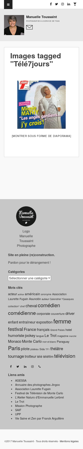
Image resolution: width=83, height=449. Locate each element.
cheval (31, 305)
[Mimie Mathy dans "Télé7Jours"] (41, 105)
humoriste (16, 335)
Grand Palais (57, 329)
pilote (25, 348)
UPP (18, 414)
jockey (30, 335)
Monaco (14, 341)
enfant (13, 321)
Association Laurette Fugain (33, 389)
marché (72, 336)
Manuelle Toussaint (41, 16)
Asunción (35, 299)
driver (70, 313)
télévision (64, 355)
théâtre (56, 348)
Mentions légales (69, 441)
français (43, 329)
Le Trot (50, 335)
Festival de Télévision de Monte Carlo (39, 393)
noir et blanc (49, 341)
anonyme (46, 294)
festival (15, 328)
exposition (44, 321)
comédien (49, 305)
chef (22, 306)
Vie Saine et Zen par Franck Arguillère (39, 418)
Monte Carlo (32, 341)
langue (40, 336)
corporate (43, 313)
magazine (62, 336)
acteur (12, 294)
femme (62, 321)
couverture (58, 314)
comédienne (22, 312)
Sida (42, 349)
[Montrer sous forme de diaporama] (41, 136)
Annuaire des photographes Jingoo (37, 385)
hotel (68, 329)
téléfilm (48, 356)
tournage (16, 356)
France (30, 329)
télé (39, 356)
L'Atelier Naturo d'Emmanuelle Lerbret (39, 397)
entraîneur (27, 321)
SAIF (18, 410)
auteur (45, 299)
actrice (21, 294)
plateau (34, 349)
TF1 (48, 349)
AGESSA (20, 380)
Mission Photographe (28, 406)
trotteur (30, 356)
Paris (14, 348)
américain (32, 293)
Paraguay (63, 341)
